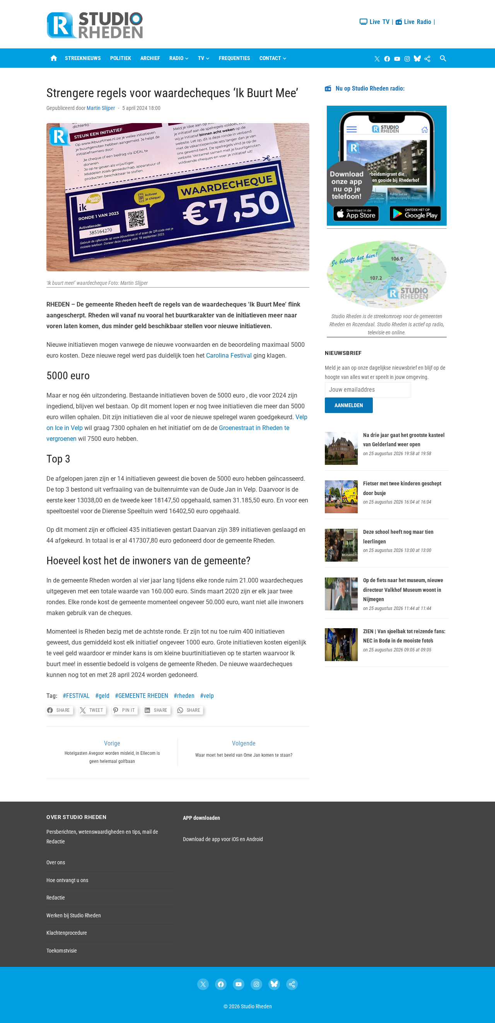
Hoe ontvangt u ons (67, 880)
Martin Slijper (101, 108)
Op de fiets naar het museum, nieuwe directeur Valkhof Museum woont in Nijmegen (403, 589)
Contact (270, 58)
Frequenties (234, 58)
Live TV (378, 22)
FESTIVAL (78, 695)
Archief (150, 58)
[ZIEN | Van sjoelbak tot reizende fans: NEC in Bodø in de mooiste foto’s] (341, 659)
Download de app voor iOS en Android (223, 839)
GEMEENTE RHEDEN (143, 695)
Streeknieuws (83, 58)
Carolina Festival (229, 355)
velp (208, 695)
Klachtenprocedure (66, 933)
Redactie (55, 897)
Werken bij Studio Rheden (73, 915)
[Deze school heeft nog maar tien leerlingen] (341, 560)
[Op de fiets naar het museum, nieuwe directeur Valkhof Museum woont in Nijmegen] (341, 608)
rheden (186, 695)
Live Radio (416, 22)
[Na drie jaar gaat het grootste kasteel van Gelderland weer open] (341, 463)
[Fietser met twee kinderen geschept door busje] (341, 511)
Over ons (55, 862)
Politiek (120, 58)
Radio (176, 58)
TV (201, 58)
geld (104, 695)
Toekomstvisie (61, 951)
